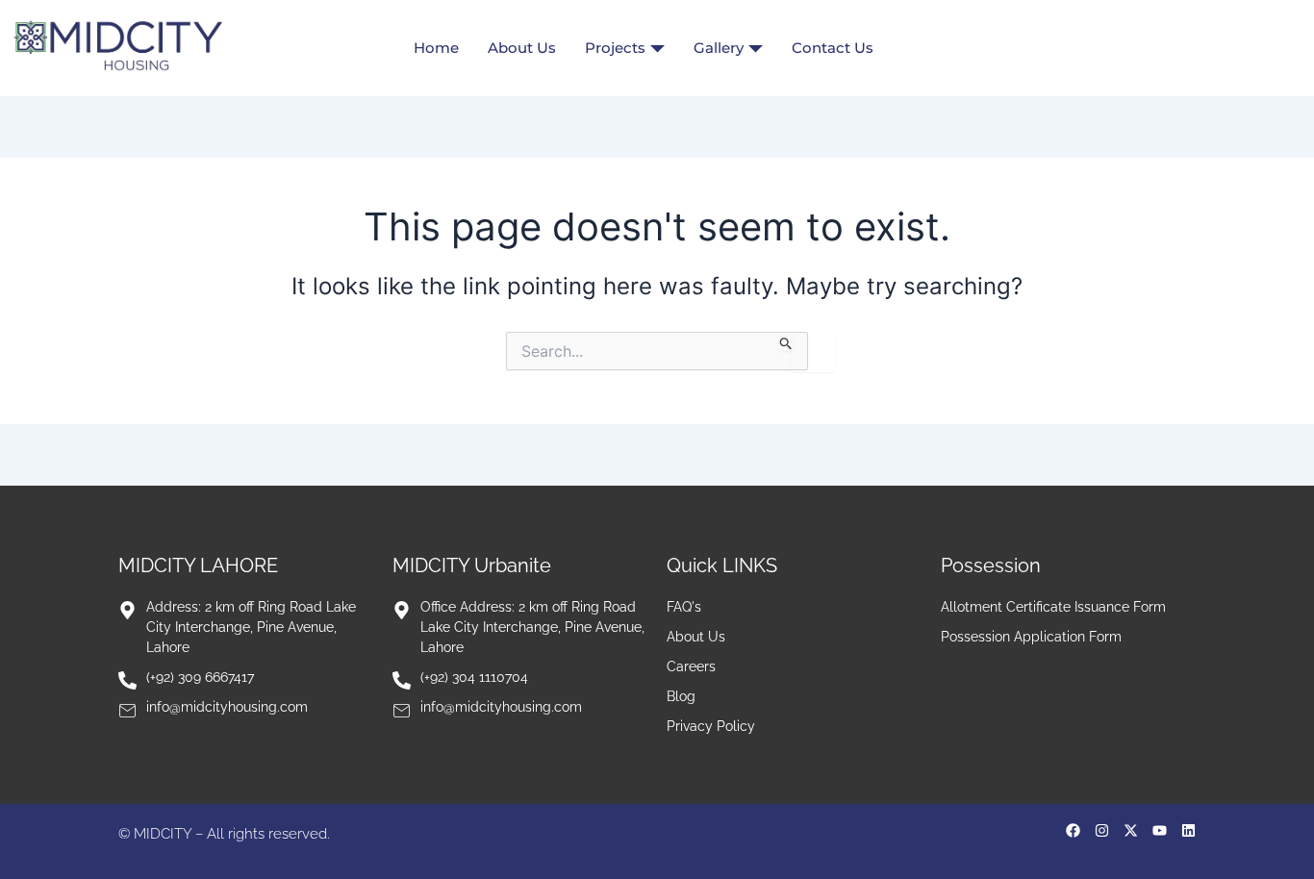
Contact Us (832, 47)
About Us (522, 47)
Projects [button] (615, 47)
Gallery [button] (719, 47)
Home (436, 47)
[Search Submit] (786, 341)
